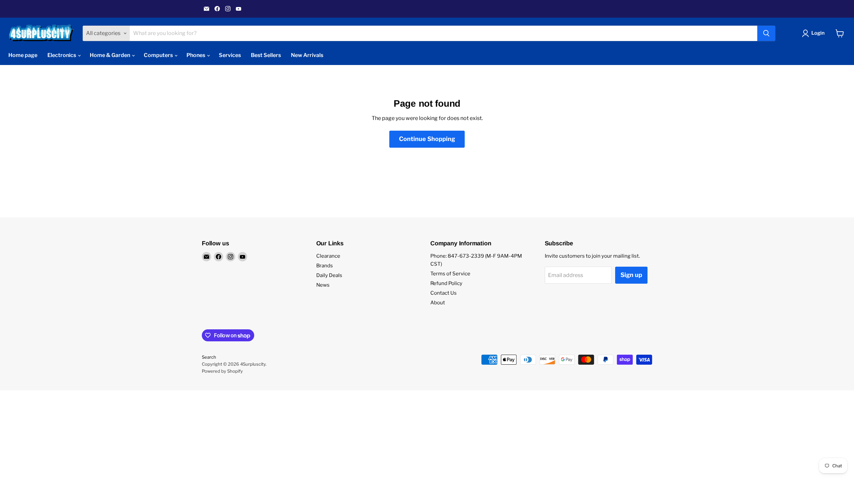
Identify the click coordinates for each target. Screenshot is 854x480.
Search (209, 357)
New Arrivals (307, 55)
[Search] (766, 33)
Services (230, 55)
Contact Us (443, 293)
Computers (159, 55)
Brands (324, 266)
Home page (22, 55)
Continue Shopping (427, 138)
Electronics (62, 55)
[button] (814, 33)
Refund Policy (446, 283)
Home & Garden (110, 55)
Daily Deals (329, 275)
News (323, 285)
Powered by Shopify (222, 371)
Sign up (631, 274)
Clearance (328, 256)
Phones (196, 55)
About (437, 303)
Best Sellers (266, 55)
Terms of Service (450, 274)
